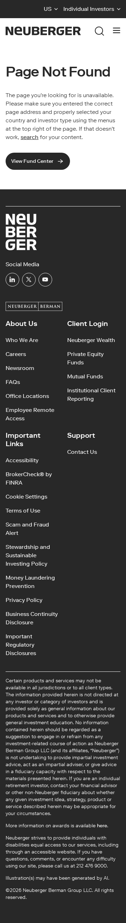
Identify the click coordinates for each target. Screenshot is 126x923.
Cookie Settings (26, 496)
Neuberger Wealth (91, 340)
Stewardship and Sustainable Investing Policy (28, 555)
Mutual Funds (85, 376)
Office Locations (27, 396)
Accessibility (22, 460)
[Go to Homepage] (43, 31)
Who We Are (22, 340)
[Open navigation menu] (116, 31)
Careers (16, 354)
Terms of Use (23, 510)
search (29, 137)
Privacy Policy (24, 600)
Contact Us (82, 452)
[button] (51, 9)
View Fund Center (32, 161)
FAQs (13, 382)
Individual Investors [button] (88, 9)
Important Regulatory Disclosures (21, 644)
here (102, 826)
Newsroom (20, 368)
